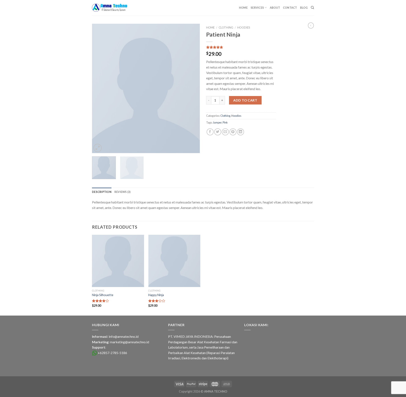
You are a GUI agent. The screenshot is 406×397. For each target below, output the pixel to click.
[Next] (192, 88)
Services (257, 7)
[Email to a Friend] (225, 131)
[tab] (101, 192)
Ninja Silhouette (102, 295)
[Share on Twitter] (217, 131)
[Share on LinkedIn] (240, 131)
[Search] (312, 8)
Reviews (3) (122, 192)
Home (243, 7)
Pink (225, 122)
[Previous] (99, 88)
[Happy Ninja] (174, 261)
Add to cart (245, 100)
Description (101, 192)
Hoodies (243, 27)
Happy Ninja (156, 295)
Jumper (217, 122)
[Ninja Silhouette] (118, 261)
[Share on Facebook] (210, 131)
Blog (304, 7)
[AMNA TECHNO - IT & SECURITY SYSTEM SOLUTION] (109, 8)
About (275, 7)
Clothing (226, 27)
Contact (290, 7)
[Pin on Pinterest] (232, 131)
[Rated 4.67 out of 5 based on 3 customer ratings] (241, 47)
